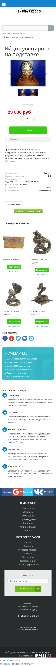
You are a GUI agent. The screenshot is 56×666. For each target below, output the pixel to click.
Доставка (28, 512)
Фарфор (28, 542)
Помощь (28, 530)
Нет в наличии (14, 271)
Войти (6, 660)
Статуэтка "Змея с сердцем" (11, 313)
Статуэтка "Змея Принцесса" (38, 313)
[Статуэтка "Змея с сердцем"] (14, 294)
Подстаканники (28, 560)
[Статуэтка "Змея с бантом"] (42, 242)
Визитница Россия (11, 259)
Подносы (28, 553)
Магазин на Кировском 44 (28, 630)
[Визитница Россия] (14, 242)
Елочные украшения (28, 564)
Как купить (28, 508)
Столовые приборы (28, 549)
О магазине (28, 515)
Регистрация (15, 660)
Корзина (6, 663)
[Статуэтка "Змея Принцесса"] (42, 294)
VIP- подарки (28, 557)
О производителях (28, 519)
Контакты (28, 523)
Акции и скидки (28, 526)
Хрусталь (28, 546)
